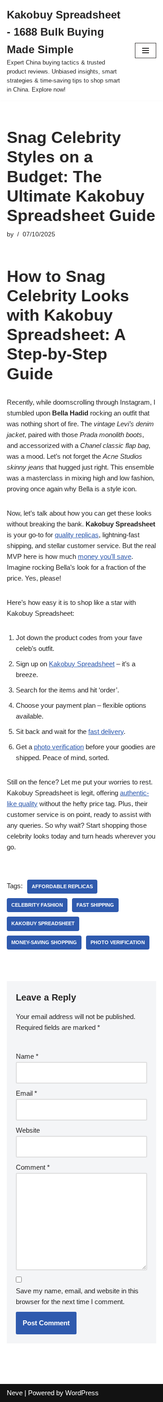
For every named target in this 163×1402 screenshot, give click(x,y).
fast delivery (106, 731)
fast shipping (95, 905)
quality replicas (77, 535)
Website (28, 1130)
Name (27, 1056)
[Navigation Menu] (145, 50)
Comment (33, 1167)
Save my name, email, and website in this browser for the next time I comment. (77, 1296)
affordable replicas (62, 886)
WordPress (82, 1393)
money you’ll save (104, 556)
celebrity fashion (37, 905)
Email (26, 1093)
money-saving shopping (44, 942)
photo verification (59, 747)
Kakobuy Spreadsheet (82, 664)
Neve (15, 1393)
